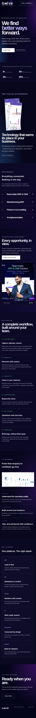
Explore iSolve (8, 50)
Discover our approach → (8, 155)
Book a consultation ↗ (27, 3)
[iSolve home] (7, 3)
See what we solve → (21, 49)
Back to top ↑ (31, 707)
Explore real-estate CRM (11, 257)
